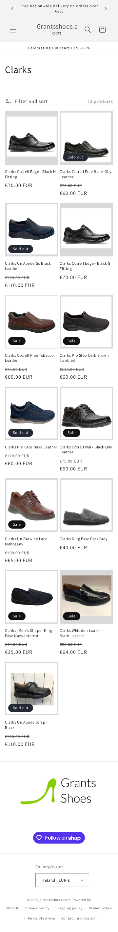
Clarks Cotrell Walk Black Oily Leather (86, 449)
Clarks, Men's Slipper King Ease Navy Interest (28, 633)
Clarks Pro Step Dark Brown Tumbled (84, 358)
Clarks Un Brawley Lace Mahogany (26, 541)
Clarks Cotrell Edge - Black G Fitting (85, 266)
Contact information (79, 918)
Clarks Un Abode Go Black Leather (28, 266)
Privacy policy (37, 908)
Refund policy (100, 908)
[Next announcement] (106, 8)
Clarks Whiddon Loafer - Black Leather (81, 633)
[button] (13, 29)
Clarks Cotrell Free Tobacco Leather (29, 358)
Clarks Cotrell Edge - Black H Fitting (30, 174)
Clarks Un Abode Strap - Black (26, 725)
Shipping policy (69, 908)
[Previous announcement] (12, 8)
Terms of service (41, 918)
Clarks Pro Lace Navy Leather (31, 446)
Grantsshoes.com (55, 899)
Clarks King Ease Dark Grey (84, 538)
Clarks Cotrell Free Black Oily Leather (86, 174)
